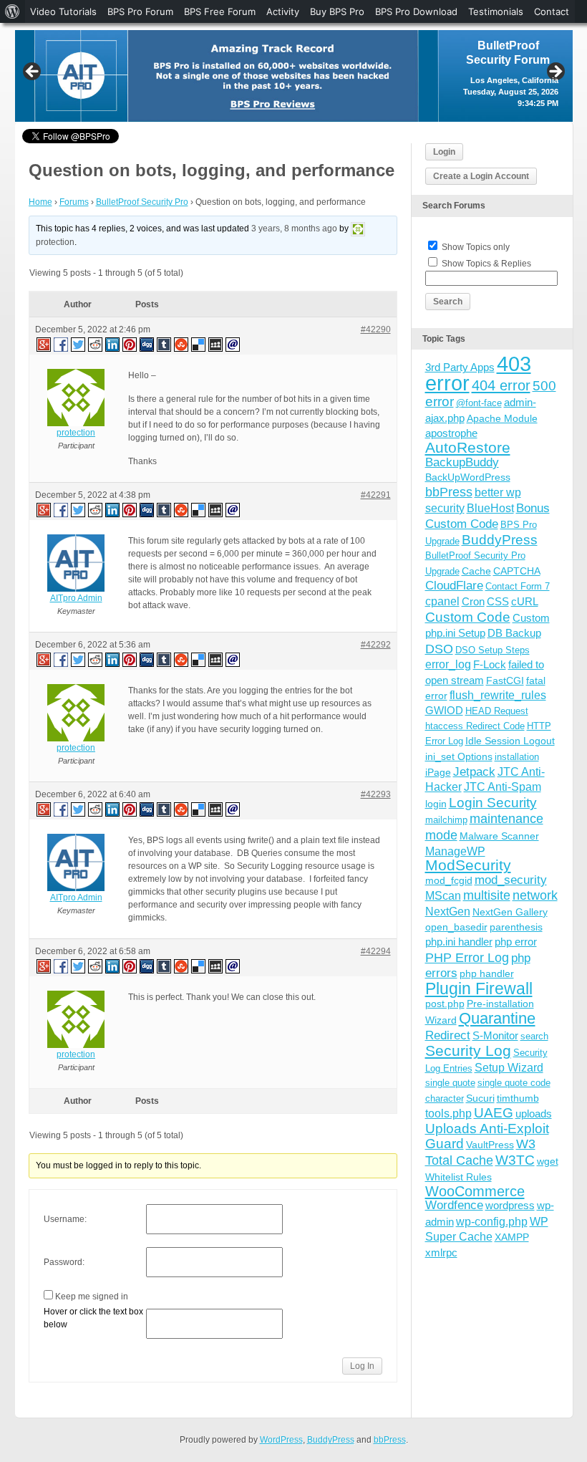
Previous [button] (33, 72)
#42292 (376, 645)
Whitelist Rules (458, 1177)
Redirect (447, 1035)
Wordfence (454, 1205)
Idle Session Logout (510, 740)
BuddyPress (500, 539)
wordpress (510, 1205)
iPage (438, 772)
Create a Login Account (481, 176)
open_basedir (456, 927)
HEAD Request (496, 711)
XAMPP (512, 1237)
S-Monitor (495, 1035)
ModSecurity (468, 865)
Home (40, 202)
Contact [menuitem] (551, 11)
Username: (65, 1219)
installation (517, 756)
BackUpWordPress (467, 477)
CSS (498, 601)
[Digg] (147, 344)
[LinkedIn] (113, 344)
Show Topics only (476, 247)
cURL (524, 601)
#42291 (376, 495)
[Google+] (43, 344)
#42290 (376, 329)
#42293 (376, 794)
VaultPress (490, 1144)
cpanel (442, 601)
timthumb (518, 1098)
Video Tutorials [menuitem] (63, 11)
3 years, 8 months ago (294, 228)
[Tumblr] (165, 344)
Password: (64, 1262)
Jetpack (474, 771)
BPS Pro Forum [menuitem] (140, 11)
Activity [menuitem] (282, 11)
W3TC (515, 1160)
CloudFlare (454, 585)
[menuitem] (12, 11)
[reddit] (96, 344)
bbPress (448, 492)
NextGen (447, 911)
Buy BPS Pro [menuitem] (337, 11)
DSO (439, 648)
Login (444, 152)
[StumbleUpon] (182, 344)
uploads (533, 1113)
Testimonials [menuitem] (495, 11)
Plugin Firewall (479, 989)
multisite (486, 895)
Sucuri (480, 1098)
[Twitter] (79, 344)
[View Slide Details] (294, 76)
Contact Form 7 (517, 586)
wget (547, 1161)
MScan (443, 895)
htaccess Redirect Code (475, 726)
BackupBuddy (462, 462)
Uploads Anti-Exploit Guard (487, 1135)
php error (516, 942)
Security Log (468, 1050)
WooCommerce (475, 1191)
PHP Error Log (467, 958)
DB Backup (514, 633)
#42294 (376, 951)
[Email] (233, 344)
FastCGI (505, 680)
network (535, 895)
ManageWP (455, 851)
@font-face (479, 403)
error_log (448, 664)
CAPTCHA (516, 571)
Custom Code (467, 617)
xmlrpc (441, 1252)
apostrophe (451, 433)
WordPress (281, 1440)
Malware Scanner (499, 836)
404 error (501, 385)
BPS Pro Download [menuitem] (416, 11)
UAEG (493, 1112)
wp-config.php (492, 1221)
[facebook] (61, 344)
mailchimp (446, 819)
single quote (450, 1082)
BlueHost (490, 508)
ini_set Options (459, 756)
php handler (487, 973)
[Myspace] (216, 344)
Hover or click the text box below (93, 1318)
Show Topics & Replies (486, 264)
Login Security (493, 802)
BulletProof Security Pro (142, 202)
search (534, 1036)
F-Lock (489, 664)
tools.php (448, 1113)
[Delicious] (199, 344)
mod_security (511, 880)
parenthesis (516, 927)
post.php (445, 1003)
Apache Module (502, 418)
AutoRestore (467, 447)
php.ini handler (459, 942)
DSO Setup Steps (492, 650)
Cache (476, 571)
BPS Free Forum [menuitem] (220, 11)
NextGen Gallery (510, 912)
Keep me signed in (91, 1297)
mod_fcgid (448, 880)
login (436, 803)
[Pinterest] (130, 344)
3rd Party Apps (460, 367)
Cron (473, 601)
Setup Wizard (509, 1068)
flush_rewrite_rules (498, 695)
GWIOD (444, 710)
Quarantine (497, 1018)
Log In (362, 1366)
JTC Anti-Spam (502, 787)
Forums (74, 202)
